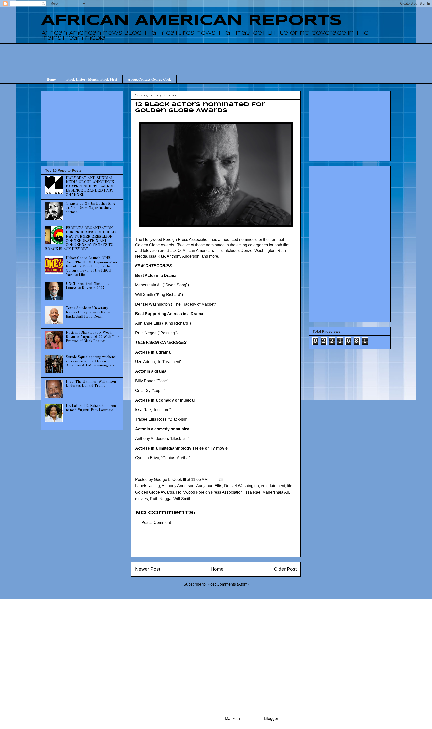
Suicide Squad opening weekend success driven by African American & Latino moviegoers (91, 362)
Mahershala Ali (275, 492)
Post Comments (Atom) (228, 584)
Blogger (271, 718)
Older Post (285, 569)
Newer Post (147, 569)
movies (141, 499)
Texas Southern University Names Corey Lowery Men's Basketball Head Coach (88, 312)
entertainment (273, 486)
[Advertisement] (216, 55)
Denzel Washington (241, 486)
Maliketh (232, 718)
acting (154, 486)
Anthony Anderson (178, 486)
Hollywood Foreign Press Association (209, 492)
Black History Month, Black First (91, 79)
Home (51, 79)
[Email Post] (220, 480)
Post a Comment (156, 522)
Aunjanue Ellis (209, 486)
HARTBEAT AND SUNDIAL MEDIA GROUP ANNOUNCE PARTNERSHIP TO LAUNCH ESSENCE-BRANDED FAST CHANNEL (90, 186)
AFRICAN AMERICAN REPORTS (191, 21)
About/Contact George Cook (149, 79)
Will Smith (183, 499)
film (290, 486)
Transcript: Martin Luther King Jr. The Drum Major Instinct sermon (91, 208)
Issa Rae (252, 492)
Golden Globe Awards (154, 492)
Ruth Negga (161, 499)
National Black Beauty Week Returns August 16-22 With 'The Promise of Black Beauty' (92, 337)
